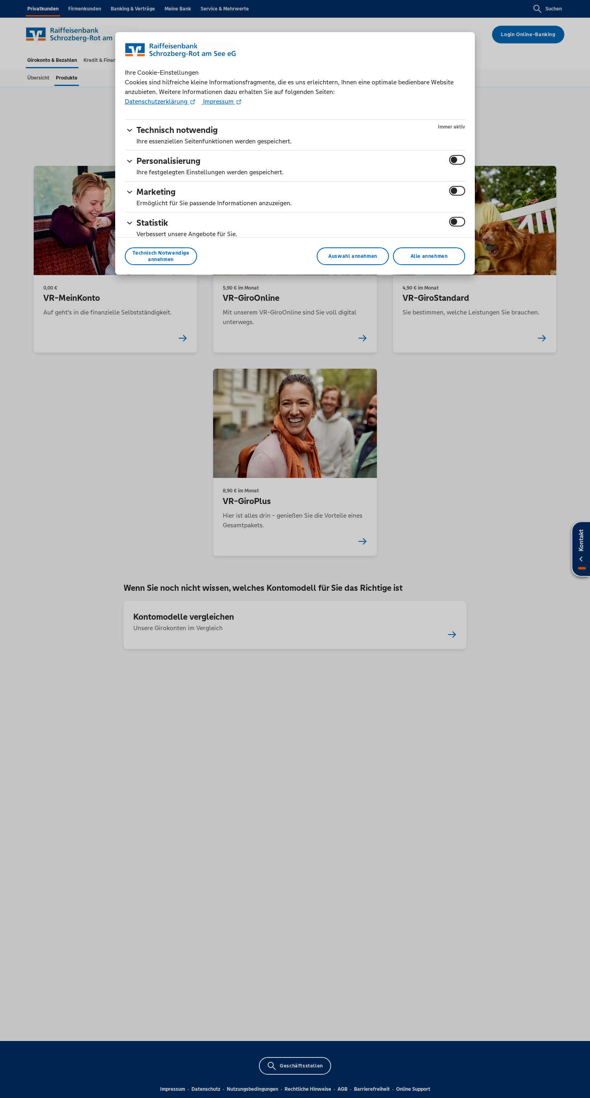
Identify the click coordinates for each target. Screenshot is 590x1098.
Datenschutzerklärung (157, 101)
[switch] (457, 160)
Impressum (218, 101)
